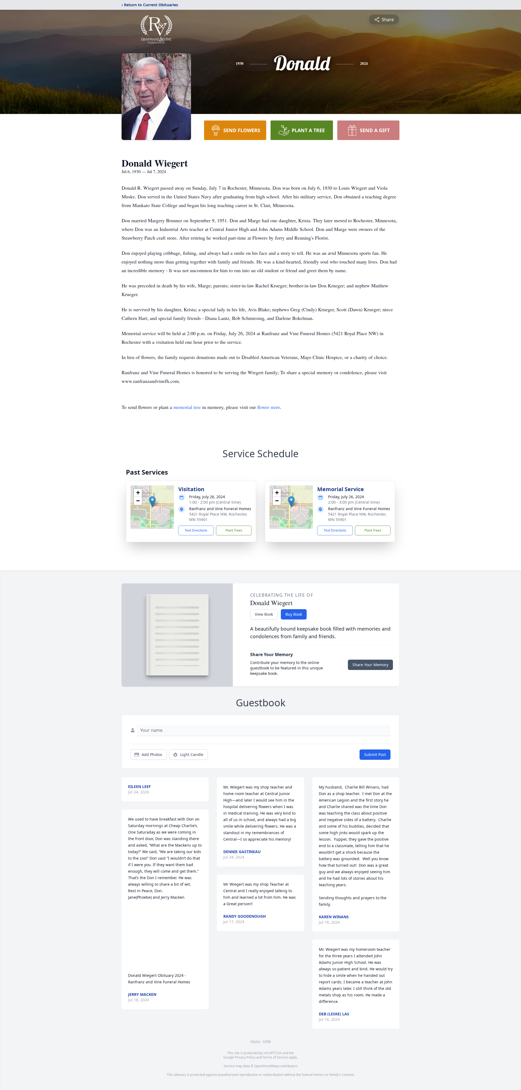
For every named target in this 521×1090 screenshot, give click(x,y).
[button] (152, 501)
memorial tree (187, 407)
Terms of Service (275, 1057)
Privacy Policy (245, 1057)
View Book (264, 614)
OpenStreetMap (266, 1066)
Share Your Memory (370, 664)
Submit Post (375, 754)
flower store (268, 407)
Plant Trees (233, 530)
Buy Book (293, 614)
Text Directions (196, 530)
